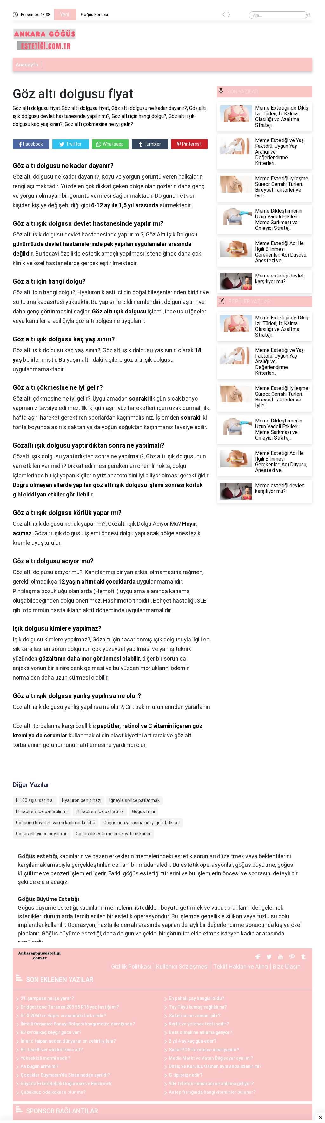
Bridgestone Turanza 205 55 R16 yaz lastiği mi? (70, 1007)
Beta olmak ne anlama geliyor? (200, 1032)
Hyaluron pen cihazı (81, 800)
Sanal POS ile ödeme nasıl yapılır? (204, 1049)
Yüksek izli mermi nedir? (45, 1058)
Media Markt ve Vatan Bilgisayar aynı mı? (211, 1058)
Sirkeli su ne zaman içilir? (195, 1015)
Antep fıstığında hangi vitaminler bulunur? (212, 1092)
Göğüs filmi (143, 811)
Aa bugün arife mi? (40, 1066)
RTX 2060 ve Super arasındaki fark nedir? (63, 1015)
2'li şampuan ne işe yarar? (47, 998)
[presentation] (223, 15)
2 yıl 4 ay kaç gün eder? (192, 1041)
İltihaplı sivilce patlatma (100, 811)
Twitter (74, 144)
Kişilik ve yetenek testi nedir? (199, 1023)
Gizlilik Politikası (131, 966)
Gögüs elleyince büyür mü (42, 833)
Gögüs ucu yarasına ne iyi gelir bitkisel (141, 822)
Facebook (33, 144)
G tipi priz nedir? (185, 1075)
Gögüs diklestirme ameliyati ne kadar (113, 833)
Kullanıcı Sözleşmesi (182, 966)
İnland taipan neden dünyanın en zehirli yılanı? (68, 1041)
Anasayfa (27, 65)
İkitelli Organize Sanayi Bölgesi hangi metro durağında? (78, 1023)
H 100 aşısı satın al (35, 800)
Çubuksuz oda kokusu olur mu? (53, 1092)
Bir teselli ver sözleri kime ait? (52, 1049)
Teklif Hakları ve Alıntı (240, 966)
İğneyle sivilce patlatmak (134, 800)
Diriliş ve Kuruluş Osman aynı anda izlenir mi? (215, 1066)
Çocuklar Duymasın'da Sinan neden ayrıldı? (65, 1075)
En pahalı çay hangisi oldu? (196, 998)
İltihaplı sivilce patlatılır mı (42, 811)
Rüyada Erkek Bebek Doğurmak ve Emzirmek (66, 1083)
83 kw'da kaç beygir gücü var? (51, 1032)
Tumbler (152, 144)
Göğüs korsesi (94, 14)
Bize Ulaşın (287, 966)
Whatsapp (113, 144)
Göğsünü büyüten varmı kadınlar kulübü (55, 822)
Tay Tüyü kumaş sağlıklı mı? (198, 1007)
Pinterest (192, 144)
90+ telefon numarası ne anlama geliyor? (211, 1083)
